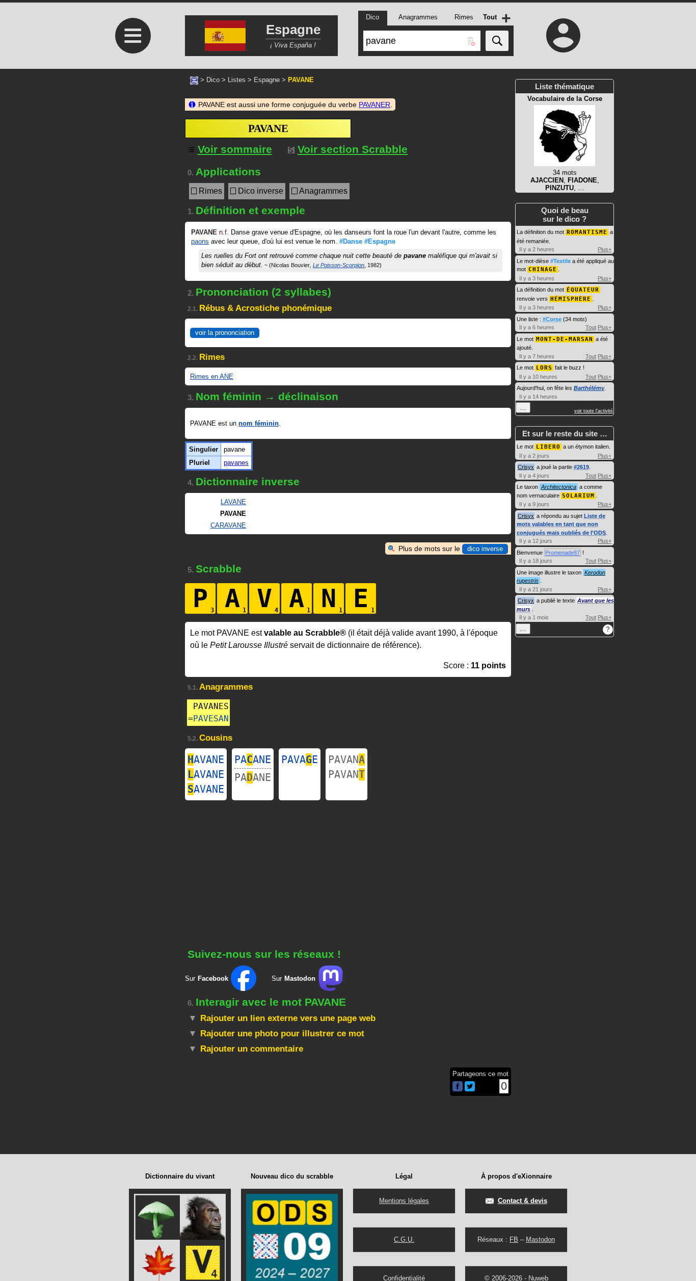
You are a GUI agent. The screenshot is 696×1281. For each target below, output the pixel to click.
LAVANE (233, 502)
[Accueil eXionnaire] (194, 79)
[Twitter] (470, 1089)
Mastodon (540, 1239)
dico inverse (485, 549)
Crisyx (526, 467)
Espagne (267, 80)
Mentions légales (404, 1201)
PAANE (252, 759)
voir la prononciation (224, 332)
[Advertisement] (131, 166)
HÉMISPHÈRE (570, 299)
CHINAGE (542, 269)
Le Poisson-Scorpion (338, 265)
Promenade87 (562, 553)
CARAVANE (228, 525)
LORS (544, 367)
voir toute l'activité (593, 410)
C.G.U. (404, 1239)
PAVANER (374, 104)
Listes (237, 80)
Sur (206, 978)
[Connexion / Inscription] (563, 35)
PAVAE (299, 759)
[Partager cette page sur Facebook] (457, 1087)
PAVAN (346, 759)
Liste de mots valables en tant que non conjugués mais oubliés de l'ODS (561, 524)
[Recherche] (497, 41)
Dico (213, 80)
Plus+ (604, 249)
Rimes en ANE (211, 376)
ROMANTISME (587, 232)
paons (200, 241)
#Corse (552, 319)
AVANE (206, 759)
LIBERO (548, 446)
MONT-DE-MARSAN (564, 339)
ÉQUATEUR (583, 289)
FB (514, 1239)
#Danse (350, 241)
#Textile (560, 261)
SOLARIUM (578, 495)
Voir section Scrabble (353, 149)
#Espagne (379, 241)
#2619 (581, 467)
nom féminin (258, 423)
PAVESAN (211, 718)
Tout (590, 327)
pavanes (236, 462)
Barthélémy (589, 388)
